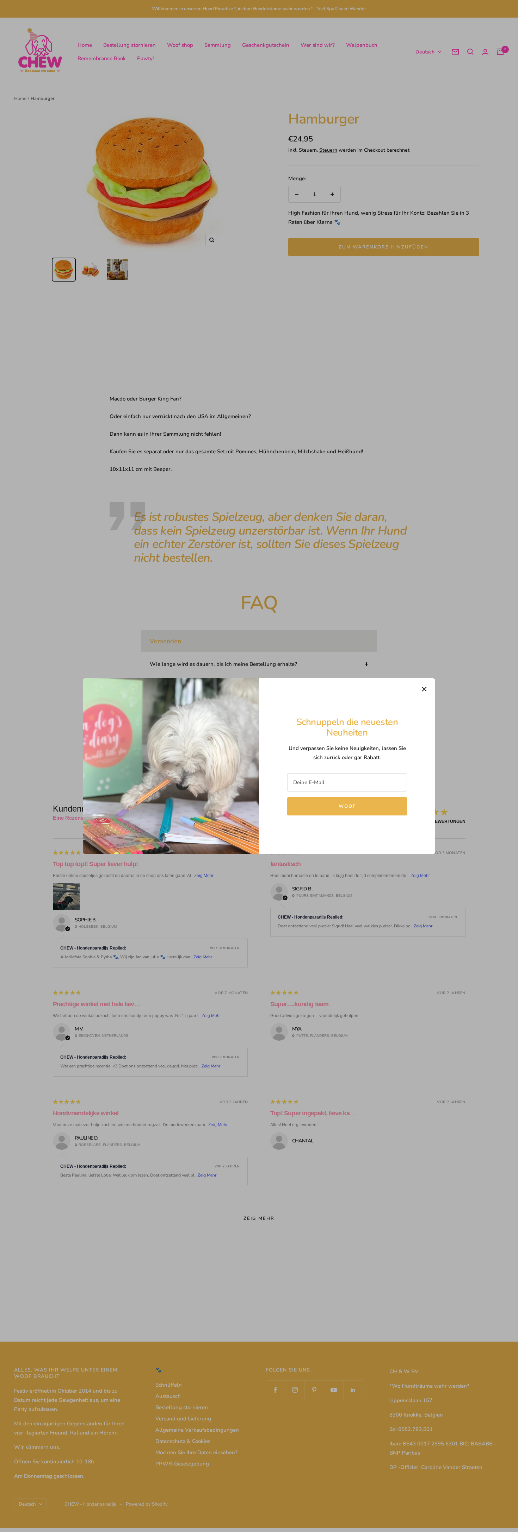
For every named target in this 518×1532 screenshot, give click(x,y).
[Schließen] (424, 689)
